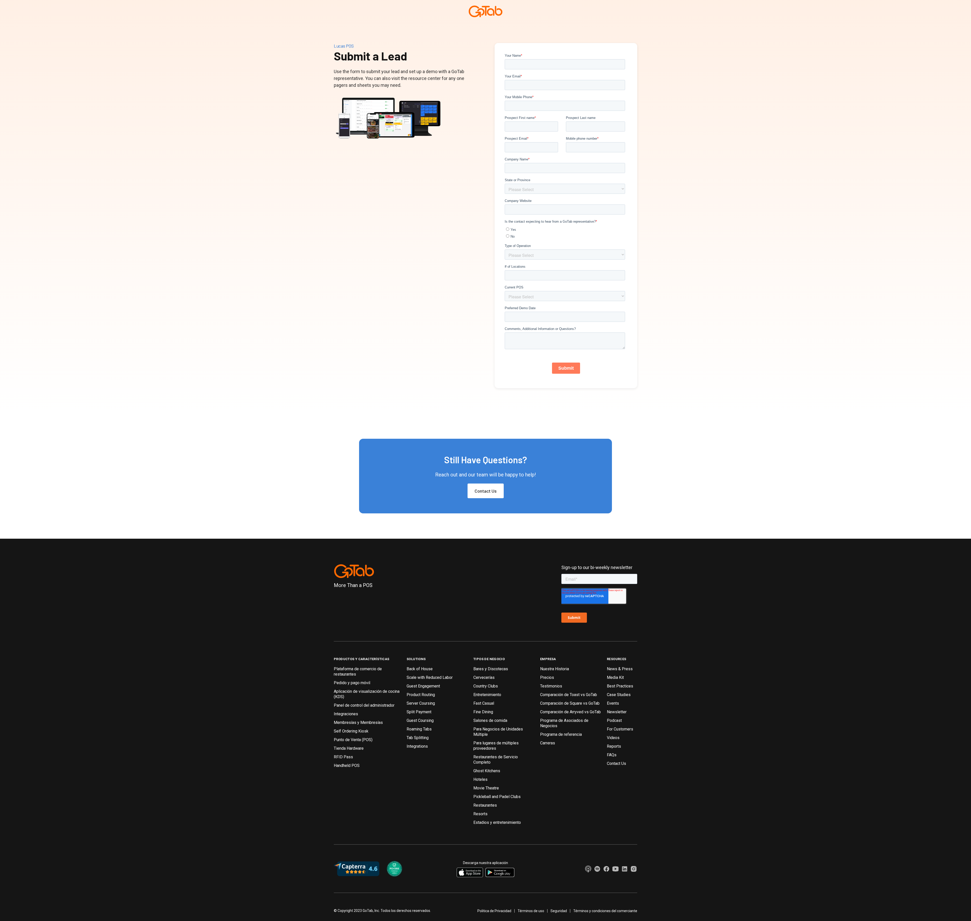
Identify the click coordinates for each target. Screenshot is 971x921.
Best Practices (620, 686)
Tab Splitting (418, 737)
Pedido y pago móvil (352, 682)
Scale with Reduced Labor (430, 677)
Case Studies (619, 694)
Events (613, 703)
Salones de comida (490, 720)
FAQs (611, 754)
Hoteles (480, 779)
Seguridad (558, 911)
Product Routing (421, 694)
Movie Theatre (486, 788)
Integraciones (346, 713)
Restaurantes (485, 805)
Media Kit (615, 677)
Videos (613, 737)
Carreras (547, 743)
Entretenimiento (487, 694)
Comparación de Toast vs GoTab (568, 694)
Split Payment (419, 711)
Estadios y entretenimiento (497, 822)
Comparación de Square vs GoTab (570, 703)
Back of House (420, 668)
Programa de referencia (561, 734)
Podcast (614, 720)
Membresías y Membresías (358, 722)
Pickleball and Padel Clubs (497, 796)
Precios (547, 677)
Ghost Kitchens (486, 770)
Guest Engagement (423, 686)
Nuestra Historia (554, 668)
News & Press (620, 668)
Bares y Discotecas (490, 668)
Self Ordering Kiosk (351, 731)
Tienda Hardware (349, 748)
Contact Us (486, 491)
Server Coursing (421, 703)
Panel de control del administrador (364, 705)
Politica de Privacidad (494, 911)
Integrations (417, 746)
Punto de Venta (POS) (353, 739)
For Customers (620, 729)
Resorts (480, 813)
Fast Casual (483, 703)
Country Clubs (485, 686)
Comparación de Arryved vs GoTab (570, 711)
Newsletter (617, 711)
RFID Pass (343, 757)
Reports (614, 746)
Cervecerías (484, 677)
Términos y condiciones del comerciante (605, 911)
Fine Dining (483, 711)
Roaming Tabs (419, 729)
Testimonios (551, 686)
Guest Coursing (420, 720)
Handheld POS (347, 765)
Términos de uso (531, 911)
